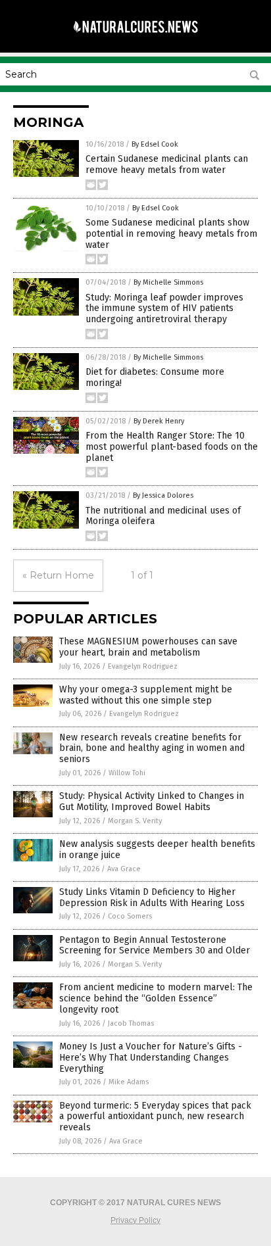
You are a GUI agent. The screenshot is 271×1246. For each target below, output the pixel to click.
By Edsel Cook (155, 144)
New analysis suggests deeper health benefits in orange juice (157, 849)
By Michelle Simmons (168, 282)
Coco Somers (130, 916)
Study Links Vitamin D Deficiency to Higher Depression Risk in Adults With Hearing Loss (152, 897)
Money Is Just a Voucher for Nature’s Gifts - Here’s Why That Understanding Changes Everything (150, 1057)
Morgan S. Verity (135, 821)
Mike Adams (129, 1082)
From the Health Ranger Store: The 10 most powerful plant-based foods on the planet (172, 447)
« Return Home (58, 575)
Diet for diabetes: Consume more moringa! (155, 377)
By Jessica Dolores (163, 495)
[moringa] (135, 38)
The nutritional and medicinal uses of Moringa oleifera (163, 516)
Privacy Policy (135, 1220)
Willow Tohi (127, 773)
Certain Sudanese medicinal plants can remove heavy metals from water (167, 164)
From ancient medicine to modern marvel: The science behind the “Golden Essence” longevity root (156, 998)
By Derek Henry (159, 421)
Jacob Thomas (131, 1023)
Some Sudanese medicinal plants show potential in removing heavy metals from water (171, 234)
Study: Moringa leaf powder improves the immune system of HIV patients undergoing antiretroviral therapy (164, 308)
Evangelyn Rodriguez (143, 666)
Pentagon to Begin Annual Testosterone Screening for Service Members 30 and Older (154, 945)
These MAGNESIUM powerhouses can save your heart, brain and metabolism (148, 647)
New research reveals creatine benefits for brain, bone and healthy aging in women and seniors (152, 748)
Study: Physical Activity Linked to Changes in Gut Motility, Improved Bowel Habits (151, 801)
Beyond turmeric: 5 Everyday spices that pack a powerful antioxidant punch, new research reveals (155, 1117)
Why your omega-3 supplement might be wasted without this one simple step (145, 695)
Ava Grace (124, 869)
